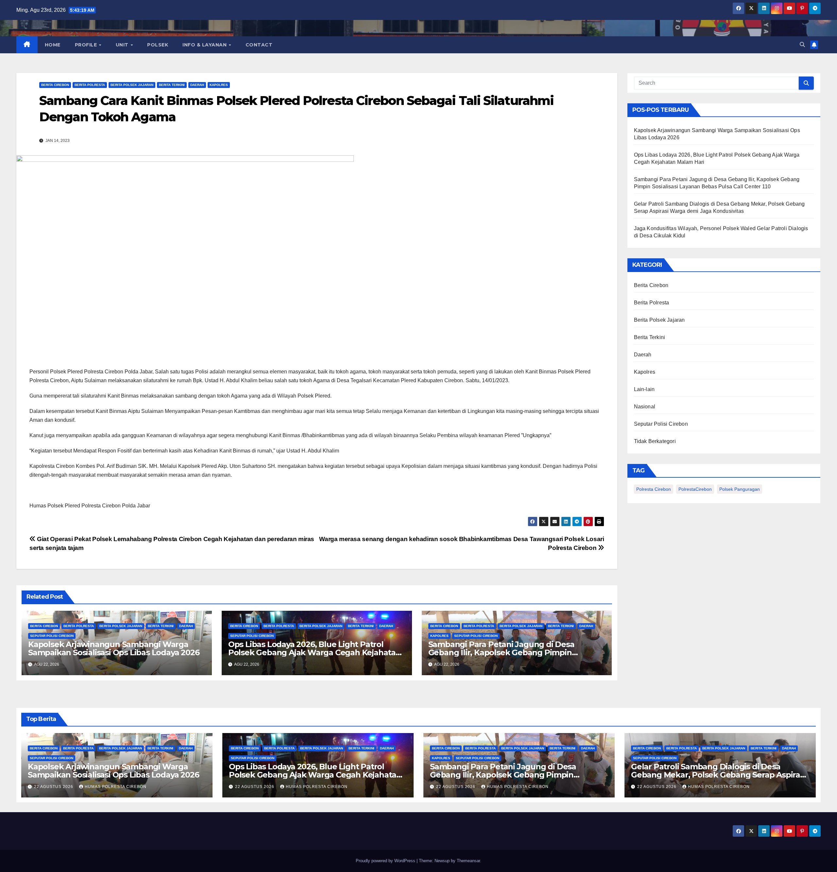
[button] (802, 44)
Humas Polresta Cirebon (115, 786)
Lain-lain (644, 389)
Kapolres (219, 85)
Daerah (197, 85)
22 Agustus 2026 (54, 786)
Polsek (157, 45)
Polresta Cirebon (653, 489)
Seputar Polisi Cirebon (52, 636)
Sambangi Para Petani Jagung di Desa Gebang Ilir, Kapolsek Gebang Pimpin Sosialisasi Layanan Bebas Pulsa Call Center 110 (519, 775)
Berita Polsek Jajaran (132, 85)
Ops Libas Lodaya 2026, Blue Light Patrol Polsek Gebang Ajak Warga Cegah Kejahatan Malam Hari (314, 652)
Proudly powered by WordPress (386, 860)
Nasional (645, 406)
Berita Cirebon (55, 85)
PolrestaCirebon (695, 489)
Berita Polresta (90, 85)
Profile (86, 45)
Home (52, 45)
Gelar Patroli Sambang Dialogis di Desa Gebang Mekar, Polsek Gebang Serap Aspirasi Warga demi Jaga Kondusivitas (718, 775)
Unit (123, 45)
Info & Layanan (205, 45)
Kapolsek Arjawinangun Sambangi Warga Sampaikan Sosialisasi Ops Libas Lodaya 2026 (113, 648)
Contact (259, 45)
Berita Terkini (172, 85)
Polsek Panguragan (739, 489)
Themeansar (468, 860)
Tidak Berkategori (655, 441)
